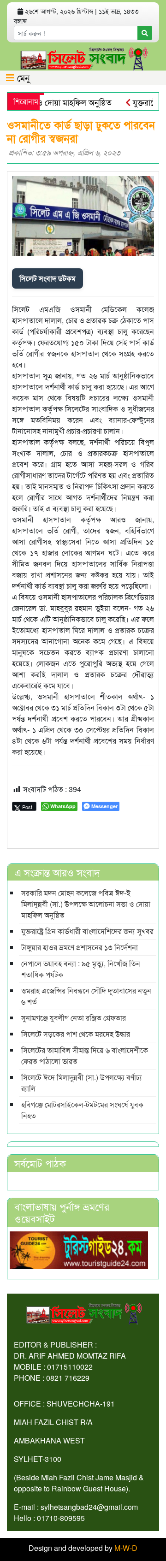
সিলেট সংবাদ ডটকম (47, 278)
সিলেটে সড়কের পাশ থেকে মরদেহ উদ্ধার (75, 1034)
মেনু (22, 77)
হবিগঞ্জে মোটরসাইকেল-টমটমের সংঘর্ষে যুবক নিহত (82, 1110)
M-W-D (125, 1548)
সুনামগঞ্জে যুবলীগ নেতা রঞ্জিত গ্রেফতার (73, 1017)
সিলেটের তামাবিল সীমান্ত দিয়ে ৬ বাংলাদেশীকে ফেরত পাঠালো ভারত (84, 1055)
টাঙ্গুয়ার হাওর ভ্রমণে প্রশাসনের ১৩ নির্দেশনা (79, 947)
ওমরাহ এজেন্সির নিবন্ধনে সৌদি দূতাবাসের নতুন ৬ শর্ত (86, 996)
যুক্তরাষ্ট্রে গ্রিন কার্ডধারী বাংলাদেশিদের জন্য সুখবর (87, 931)
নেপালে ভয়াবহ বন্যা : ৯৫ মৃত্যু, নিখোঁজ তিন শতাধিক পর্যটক (80, 969)
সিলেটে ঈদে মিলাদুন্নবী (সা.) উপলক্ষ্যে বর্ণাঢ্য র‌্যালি (81, 1083)
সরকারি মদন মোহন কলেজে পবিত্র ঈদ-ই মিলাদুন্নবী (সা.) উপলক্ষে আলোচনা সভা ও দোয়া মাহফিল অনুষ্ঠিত (85, 903)
